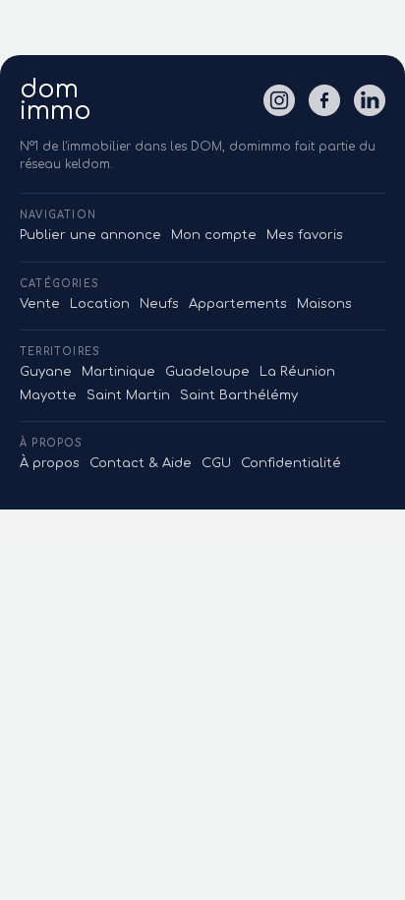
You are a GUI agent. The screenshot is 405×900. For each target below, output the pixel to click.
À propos (50, 463)
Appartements (238, 304)
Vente (40, 304)
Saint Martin (128, 395)
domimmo (55, 100)
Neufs (159, 304)
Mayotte (48, 395)
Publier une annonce (90, 235)
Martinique (118, 372)
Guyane (46, 372)
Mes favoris (304, 235)
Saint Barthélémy (239, 395)
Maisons (324, 304)
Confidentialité (291, 463)
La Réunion (297, 372)
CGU (216, 463)
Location (100, 304)
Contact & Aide (140, 463)
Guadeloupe (207, 372)
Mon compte (214, 235)
